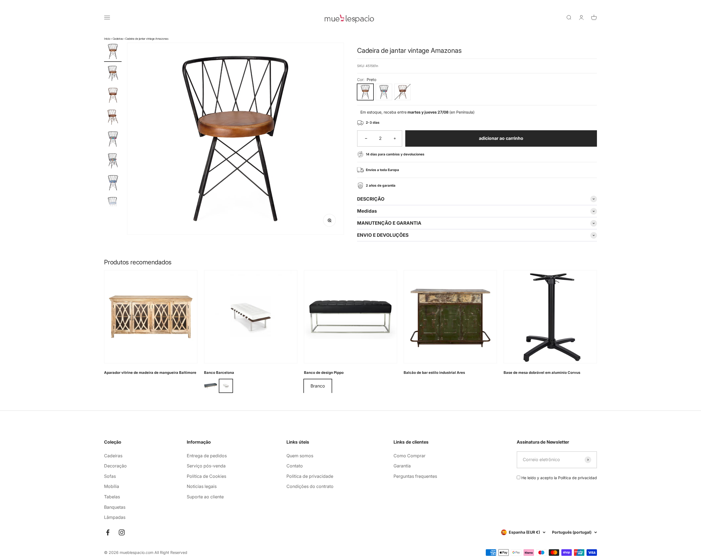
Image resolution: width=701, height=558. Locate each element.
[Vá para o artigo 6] (113, 161)
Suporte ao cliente (205, 496)
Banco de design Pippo (324, 372)
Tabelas (112, 496)
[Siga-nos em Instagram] (121, 532)
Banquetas (114, 507)
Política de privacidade (309, 476)
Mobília (111, 486)
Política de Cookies (206, 476)
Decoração (115, 466)
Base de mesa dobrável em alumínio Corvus (542, 372)
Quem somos (299, 455)
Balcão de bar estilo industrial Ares (434, 372)
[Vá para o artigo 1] (113, 52)
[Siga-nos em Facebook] (107, 532)
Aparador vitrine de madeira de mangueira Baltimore (150, 372)
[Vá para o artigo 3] (113, 96)
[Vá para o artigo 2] (113, 74)
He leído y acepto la (558, 477)
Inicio (107, 38)
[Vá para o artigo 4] (113, 118)
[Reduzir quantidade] (366, 138)
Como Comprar (409, 455)
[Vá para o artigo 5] (113, 139)
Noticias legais (202, 486)
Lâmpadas (114, 517)
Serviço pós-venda (206, 466)
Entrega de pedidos (207, 455)
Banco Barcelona (219, 372)
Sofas (110, 476)
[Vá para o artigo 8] (113, 205)
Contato (294, 466)
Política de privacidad (577, 477)
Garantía (402, 466)
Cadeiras (118, 38)
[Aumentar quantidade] (395, 138)
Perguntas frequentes (415, 476)
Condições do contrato (310, 486)
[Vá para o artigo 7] (113, 183)
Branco (318, 386)
